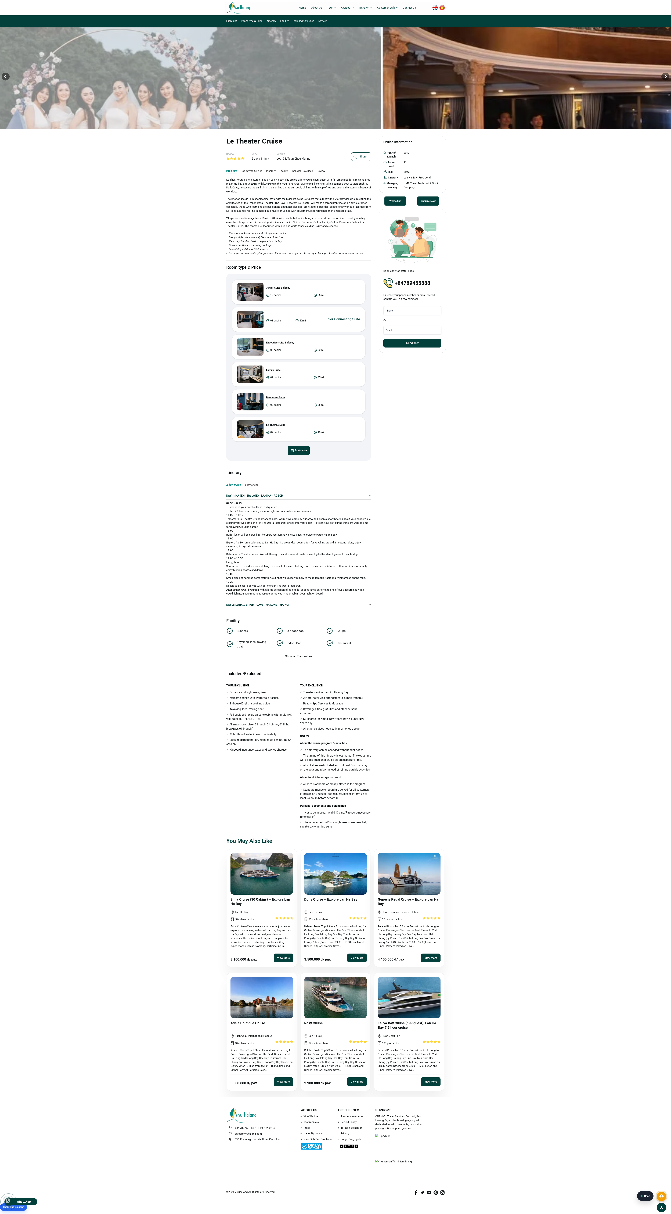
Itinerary (271, 21)
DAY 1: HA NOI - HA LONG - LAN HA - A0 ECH (254, 495)
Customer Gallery (387, 7)
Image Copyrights (351, 1139)
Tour (330, 7)
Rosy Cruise (313, 1023)
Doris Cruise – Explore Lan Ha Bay (330, 899)
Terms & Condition (351, 1127)
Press (307, 1127)
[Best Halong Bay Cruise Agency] (243, 8)
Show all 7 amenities (298, 656)
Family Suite (273, 370)
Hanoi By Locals (313, 1133)
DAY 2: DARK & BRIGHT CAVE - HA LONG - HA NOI (257, 604)
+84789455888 (412, 283)
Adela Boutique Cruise (247, 1023)
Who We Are (311, 1116)
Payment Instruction (352, 1116)
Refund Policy (349, 1122)
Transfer (364, 7)
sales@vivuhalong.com (248, 1133)
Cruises (345, 7)
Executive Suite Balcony (280, 342)
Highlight (231, 21)
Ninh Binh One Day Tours (318, 1139)
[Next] (665, 76)
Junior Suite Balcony (278, 287)
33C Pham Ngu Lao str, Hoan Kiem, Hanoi (259, 1139)
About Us (316, 7)
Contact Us (409, 7)
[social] (415, 1192)
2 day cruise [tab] (233, 484)
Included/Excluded (303, 21)
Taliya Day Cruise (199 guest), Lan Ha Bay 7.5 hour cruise (407, 1025)
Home (302, 7)
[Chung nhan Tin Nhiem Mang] (400, 1166)
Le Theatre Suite (275, 425)
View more (283, 957)
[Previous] (6, 76)
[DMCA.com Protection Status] (317, 1146)
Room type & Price (251, 21)
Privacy (345, 1133)
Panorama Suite (275, 397)
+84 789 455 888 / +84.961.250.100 (255, 1128)
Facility (284, 21)
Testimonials (311, 1122)
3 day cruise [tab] (251, 484)
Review (322, 21)
